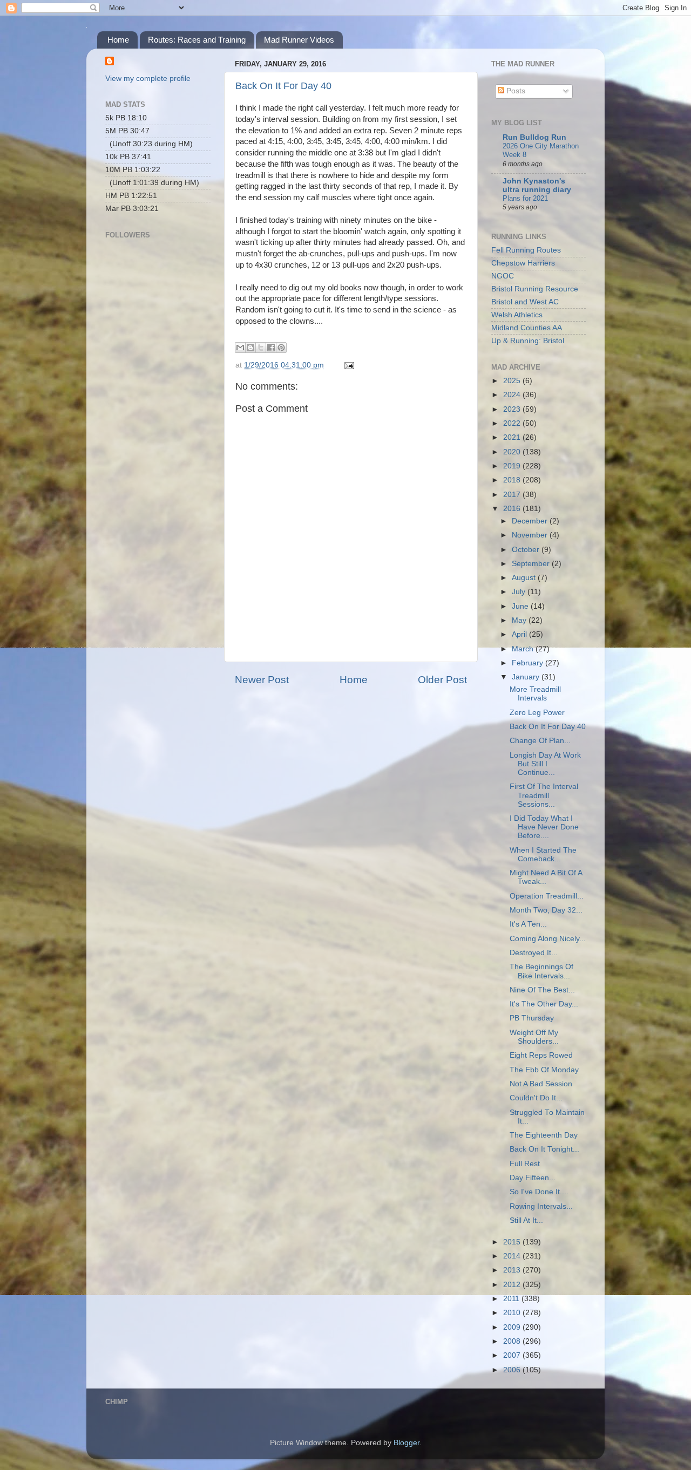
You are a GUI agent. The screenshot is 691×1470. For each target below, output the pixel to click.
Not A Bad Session (541, 1084)
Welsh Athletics (517, 315)
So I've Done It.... (539, 1192)
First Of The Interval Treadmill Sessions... (544, 795)
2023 (513, 409)
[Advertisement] (159, 397)
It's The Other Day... (544, 1004)
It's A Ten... (528, 924)
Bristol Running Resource (534, 289)
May (520, 620)
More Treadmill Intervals (535, 693)
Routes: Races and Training (197, 39)
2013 (513, 1270)
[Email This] (240, 347)
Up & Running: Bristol (527, 341)
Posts (514, 91)
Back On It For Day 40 (283, 85)
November (531, 535)
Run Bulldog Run (534, 137)
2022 (513, 423)
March (524, 649)
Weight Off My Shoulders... (534, 1037)
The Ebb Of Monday (544, 1070)
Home (118, 39)
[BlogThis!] (250, 347)
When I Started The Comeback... (543, 854)
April (520, 634)
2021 (513, 437)
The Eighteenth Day (544, 1135)
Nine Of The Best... (542, 990)
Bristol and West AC (525, 302)
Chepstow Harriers (523, 263)
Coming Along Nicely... (548, 939)
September (532, 564)
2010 (513, 1313)
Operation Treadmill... (547, 896)
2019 (513, 466)
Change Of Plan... (540, 741)
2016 (513, 509)
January (526, 677)
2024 (513, 395)
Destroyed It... (534, 953)
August (525, 578)
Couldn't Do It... (536, 1098)
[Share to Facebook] (271, 347)
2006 (513, 1370)
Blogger (406, 1443)
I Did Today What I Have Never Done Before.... (544, 827)
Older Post (442, 679)
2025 (513, 381)
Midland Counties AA (526, 328)
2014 (513, 1256)
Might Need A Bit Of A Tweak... (546, 877)
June (521, 606)
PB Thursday (532, 1018)
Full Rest (525, 1164)
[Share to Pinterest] (281, 347)
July (519, 592)
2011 (512, 1299)
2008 (513, 1341)
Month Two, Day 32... (546, 910)
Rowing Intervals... (541, 1206)
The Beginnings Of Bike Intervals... (541, 971)
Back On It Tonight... (544, 1149)
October (526, 550)
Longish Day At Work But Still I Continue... (545, 764)
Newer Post (262, 679)
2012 (513, 1285)
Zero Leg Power (537, 713)
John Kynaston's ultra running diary (537, 185)
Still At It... (526, 1220)
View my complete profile (148, 78)
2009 (513, 1327)
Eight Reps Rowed (541, 1055)
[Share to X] (260, 347)
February (528, 663)
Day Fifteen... (532, 1178)
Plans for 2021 (525, 198)
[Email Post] (347, 365)
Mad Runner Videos (299, 39)
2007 (513, 1355)
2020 (513, 452)
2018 (513, 480)
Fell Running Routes (526, 250)
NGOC (502, 276)
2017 (513, 495)
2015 (513, 1242)
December (531, 521)
